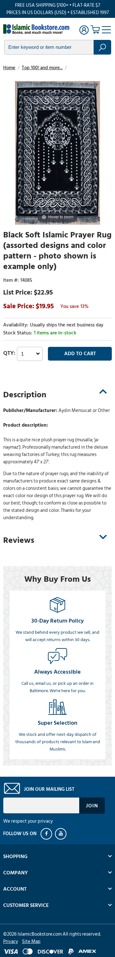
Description (24, 394)
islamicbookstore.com (37, 29)
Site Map (31, 941)
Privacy (10, 941)
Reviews (18, 540)
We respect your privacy (28, 821)
